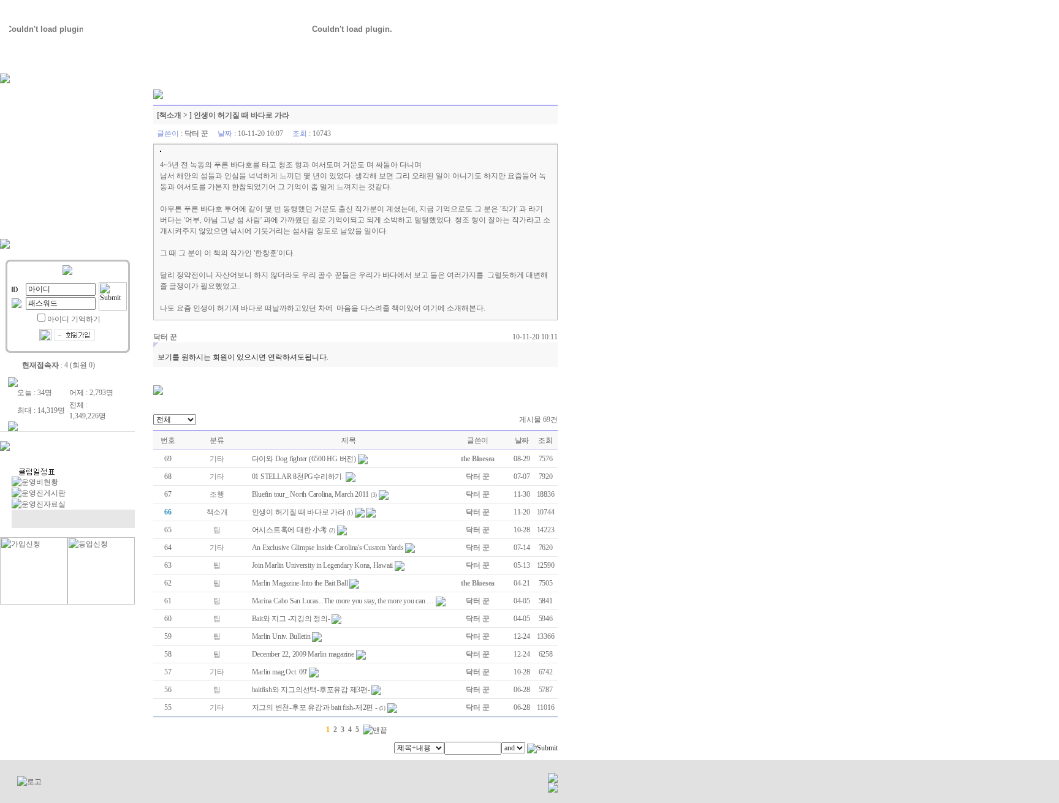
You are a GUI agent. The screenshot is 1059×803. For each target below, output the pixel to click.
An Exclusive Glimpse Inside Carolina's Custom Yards (328, 547)
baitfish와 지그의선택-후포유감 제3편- (311, 689)
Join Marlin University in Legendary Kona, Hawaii (322, 565)
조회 (545, 440)
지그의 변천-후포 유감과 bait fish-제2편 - (315, 707)
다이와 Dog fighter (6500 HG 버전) (304, 458)
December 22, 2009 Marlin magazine (303, 654)
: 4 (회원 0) (58, 365)
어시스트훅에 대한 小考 (289, 530)
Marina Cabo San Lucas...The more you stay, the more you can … (343, 601)
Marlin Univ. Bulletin (281, 636)
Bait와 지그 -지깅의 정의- (291, 618)
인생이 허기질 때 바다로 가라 (298, 512)
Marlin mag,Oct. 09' (279, 672)
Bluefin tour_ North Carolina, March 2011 (310, 494)
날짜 (522, 440)
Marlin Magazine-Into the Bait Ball (300, 583)
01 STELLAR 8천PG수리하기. (298, 476)
